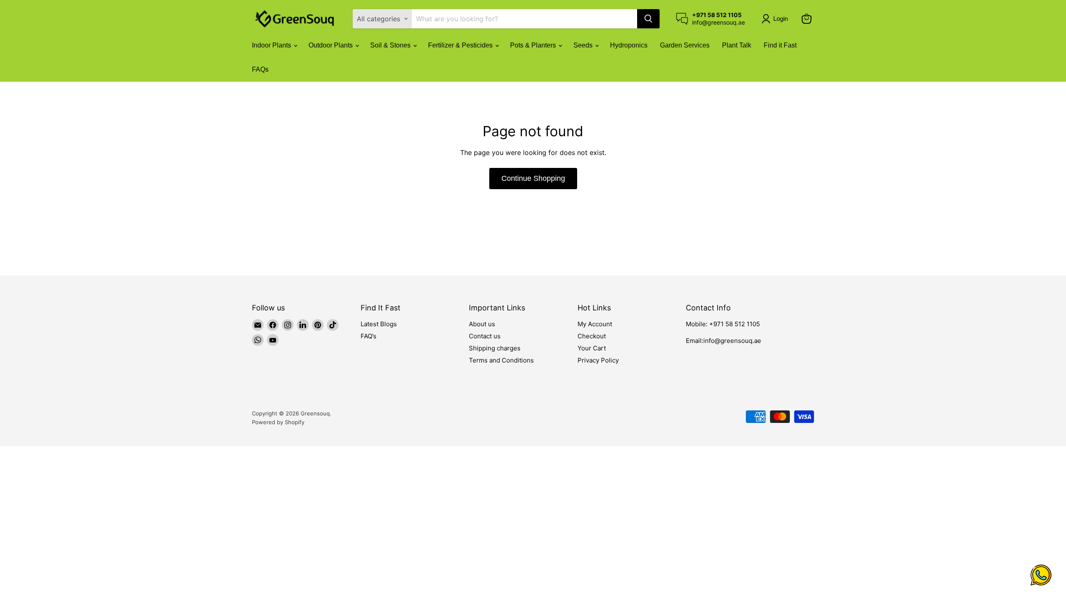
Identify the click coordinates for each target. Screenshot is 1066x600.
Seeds (583, 45)
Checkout (592, 336)
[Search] (648, 18)
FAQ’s (368, 336)
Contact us (485, 336)
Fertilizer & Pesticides (461, 45)
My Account (595, 324)
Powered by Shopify (278, 422)
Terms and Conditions (501, 360)
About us (482, 324)
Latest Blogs (379, 324)
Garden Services (685, 45)
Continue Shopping (533, 178)
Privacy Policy (598, 360)
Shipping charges (495, 348)
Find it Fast (780, 45)
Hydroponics (629, 45)
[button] (776, 19)
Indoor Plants (272, 45)
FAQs (260, 69)
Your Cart (592, 348)
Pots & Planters (534, 45)
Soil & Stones (391, 45)
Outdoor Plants (331, 45)
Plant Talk (736, 45)
